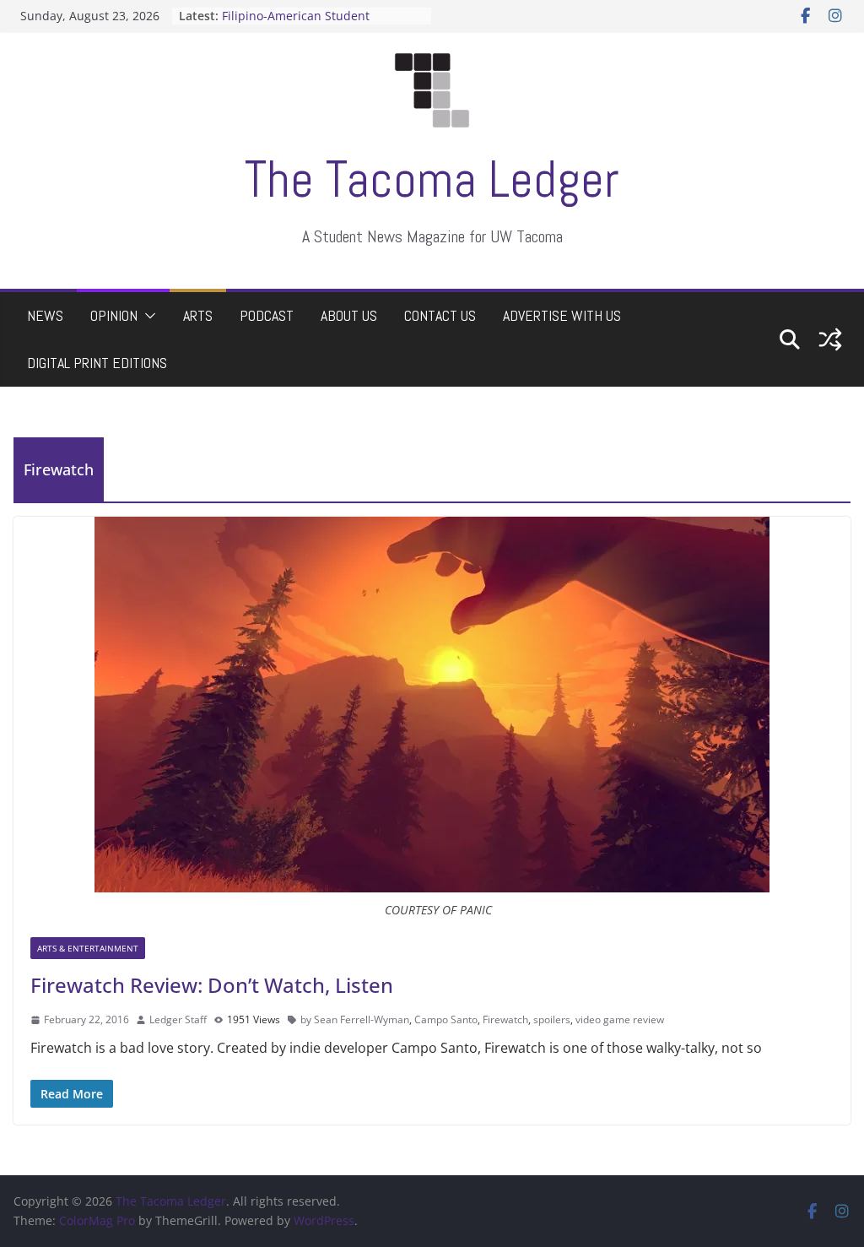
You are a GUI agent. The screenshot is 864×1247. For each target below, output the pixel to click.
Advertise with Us (562, 315)
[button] (147, 316)
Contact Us (440, 315)
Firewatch (505, 1019)
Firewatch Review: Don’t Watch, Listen (211, 985)
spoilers (551, 1019)
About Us (349, 315)
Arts (198, 315)
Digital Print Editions (97, 362)
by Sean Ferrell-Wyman (354, 1019)
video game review (619, 1019)
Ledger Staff (178, 1019)
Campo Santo (446, 1019)
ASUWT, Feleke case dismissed (308, 9)
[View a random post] (830, 339)
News (45, 315)
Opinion (114, 315)
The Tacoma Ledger (432, 179)
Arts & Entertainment (87, 948)
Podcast (267, 315)
